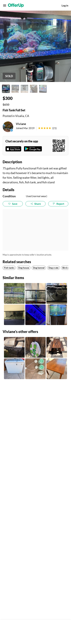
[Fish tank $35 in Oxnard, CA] (14, 293)
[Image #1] (6, 89)
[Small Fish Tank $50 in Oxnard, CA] (56, 293)
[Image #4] (34, 89)
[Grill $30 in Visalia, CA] (14, 347)
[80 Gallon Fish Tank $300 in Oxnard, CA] (14, 314)
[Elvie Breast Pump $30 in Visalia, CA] (35, 368)
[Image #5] (43, 89)
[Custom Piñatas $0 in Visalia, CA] (35, 347)
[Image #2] (15, 89)
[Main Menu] (5, 5)
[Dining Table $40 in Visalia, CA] (56, 368)
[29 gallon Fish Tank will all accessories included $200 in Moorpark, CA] (35, 314)
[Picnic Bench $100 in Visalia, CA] (56, 347)
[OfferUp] (16, 5)
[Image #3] (24, 89)
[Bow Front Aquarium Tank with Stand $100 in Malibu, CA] (56, 314)
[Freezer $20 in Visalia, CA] (14, 368)
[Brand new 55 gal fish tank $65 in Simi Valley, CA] (35, 293)
